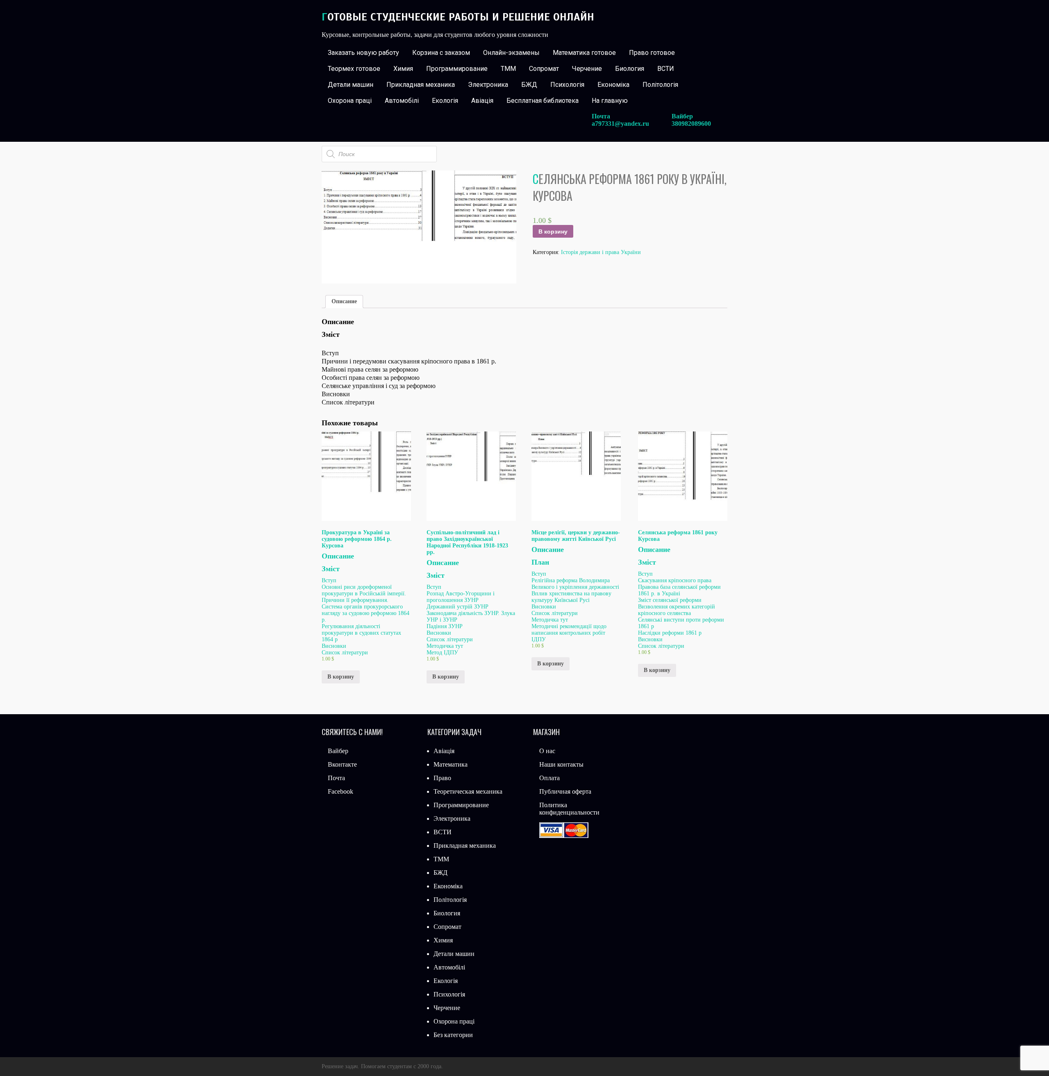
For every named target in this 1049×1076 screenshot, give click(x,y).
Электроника (488, 85)
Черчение (587, 69)
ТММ (508, 69)
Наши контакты (561, 764)
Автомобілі (402, 100)
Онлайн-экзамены (511, 53)
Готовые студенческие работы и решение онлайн (458, 17)
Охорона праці (350, 100)
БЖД (529, 85)
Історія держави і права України (601, 252)
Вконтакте (342, 764)
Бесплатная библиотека (542, 100)
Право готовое (652, 53)
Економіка (613, 85)
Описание (344, 301)
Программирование (457, 69)
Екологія (445, 100)
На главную (610, 100)
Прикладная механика (420, 85)
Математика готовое (584, 53)
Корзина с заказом (441, 53)
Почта (336, 777)
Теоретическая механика (468, 791)
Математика (451, 764)
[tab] (344, 301)
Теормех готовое (354, 69)
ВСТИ (665, 69)
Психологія (567, 85)
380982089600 (691, 123)
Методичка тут (445, 646)
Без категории (453, 1034)
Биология (629, 69)
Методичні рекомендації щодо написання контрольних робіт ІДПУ (568, 632)
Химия (403, 69)
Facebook (340, 791)
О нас (547, 750)
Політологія (660, 85)
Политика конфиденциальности (569, 808)
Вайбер (338, 750)
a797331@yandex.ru (620, 123)
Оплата (549, 777)
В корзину (553, 231)
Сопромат (544, 69)
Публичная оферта (565, 791)
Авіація (482, 100)
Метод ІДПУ (442, 652)
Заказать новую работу (363, 53)
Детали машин (350, 85)
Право (442, 777)
